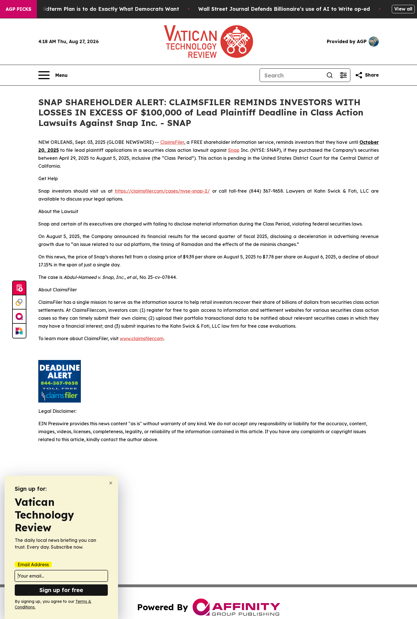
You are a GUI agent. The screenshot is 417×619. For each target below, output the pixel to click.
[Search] (329, 75)
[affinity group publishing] (19, 317)
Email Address (33, 564)
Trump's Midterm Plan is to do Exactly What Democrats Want (98, 9)
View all (403, 9)
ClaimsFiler (172, 142)
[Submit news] (19, 288)
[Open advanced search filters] (343, 75)
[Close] (110, 483)
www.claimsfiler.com (141, 338)
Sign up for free (61, 589)
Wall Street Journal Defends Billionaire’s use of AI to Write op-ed (284, 9)
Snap (233, 150)
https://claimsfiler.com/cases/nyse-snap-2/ (162, 191)
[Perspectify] (19, 302)
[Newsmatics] (19, 331)
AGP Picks (18, 9)
